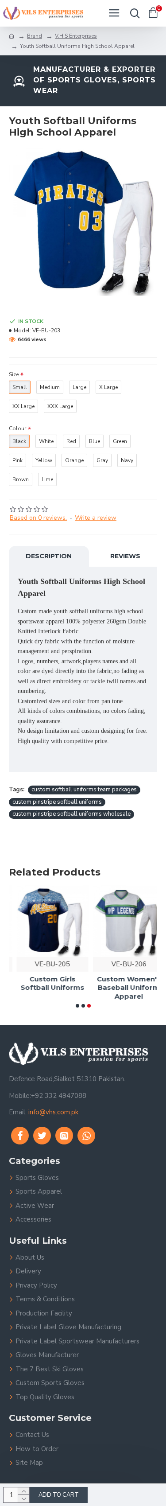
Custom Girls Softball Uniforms (45, 983)
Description (49, 556)
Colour (17, 428)
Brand (34, 35)
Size (14, 374)
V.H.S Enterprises (76, 35)
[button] (77, 1006)
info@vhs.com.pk (53, 1112)
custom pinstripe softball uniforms (57, 802)
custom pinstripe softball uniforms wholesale (71, 814)
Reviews (125, 556)
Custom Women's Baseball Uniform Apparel (121, 987)
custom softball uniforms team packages (84, 790)
